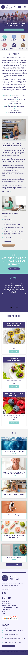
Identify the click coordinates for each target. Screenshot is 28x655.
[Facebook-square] (5, 593)
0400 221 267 (5, 2)
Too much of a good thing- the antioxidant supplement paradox (14, 536)
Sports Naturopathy (4, 40)
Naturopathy (5, 601)
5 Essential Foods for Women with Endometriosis (14, 494)
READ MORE (14, 453)
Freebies (24, 2)
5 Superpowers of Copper (14, 515)
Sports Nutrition (14, 40)
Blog (16, 2)
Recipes (19, 2)
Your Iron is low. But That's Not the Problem (14, 451)
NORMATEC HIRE (14, 48)
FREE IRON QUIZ (23, 48)
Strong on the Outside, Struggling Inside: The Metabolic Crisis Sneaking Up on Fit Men (14, 472)
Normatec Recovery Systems (10, 607)
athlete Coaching (23, 40)
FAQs (3, 613)
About (3, 611)
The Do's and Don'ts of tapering (14, 558)
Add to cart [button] (14, 351)
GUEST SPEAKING (4, 49)
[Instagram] (2, 593)
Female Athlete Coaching (9, 605)
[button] (25, 7)
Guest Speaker (6, 609)
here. (11, 191)
